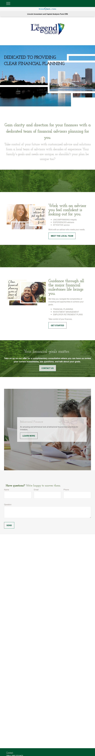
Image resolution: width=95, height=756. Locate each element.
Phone (66, 489)
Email (36, 489)
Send (9, 525)
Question (7, 504)
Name (6, 489)
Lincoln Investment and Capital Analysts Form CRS (47, 14)
